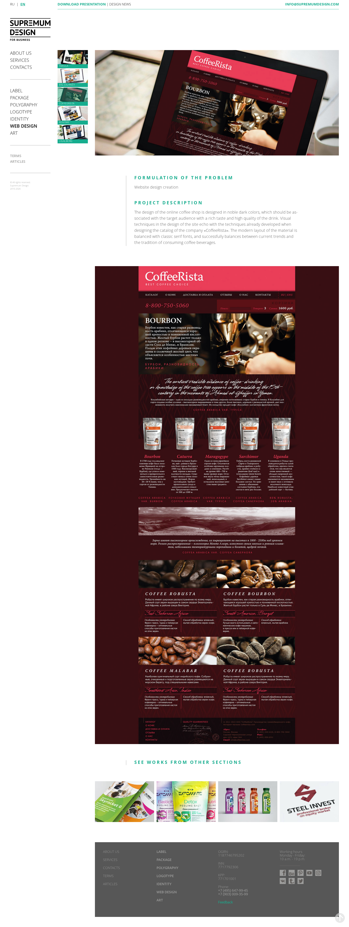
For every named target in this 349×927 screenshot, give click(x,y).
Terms (15, 156)
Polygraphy (23, 105)
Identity (19, 119)
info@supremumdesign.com (312, 4)
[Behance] (292, 873)
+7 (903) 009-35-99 (233, 894)
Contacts (21, 67)
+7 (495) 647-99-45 (233, 890)
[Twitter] (300, 881)
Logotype (21, 112)
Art (14, 133)
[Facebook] (283, 873)
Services (19, 60)
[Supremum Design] (30, 29)
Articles (17, 162)
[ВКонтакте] (283, 881)
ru (12, 4)
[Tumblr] (292, 881)
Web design (23, 126)
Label (16, 91)
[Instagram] (318, 873)
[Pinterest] (300, 873)
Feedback (225, 902)
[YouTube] (309, 873)
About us (21, 53)
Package (19, 98)
